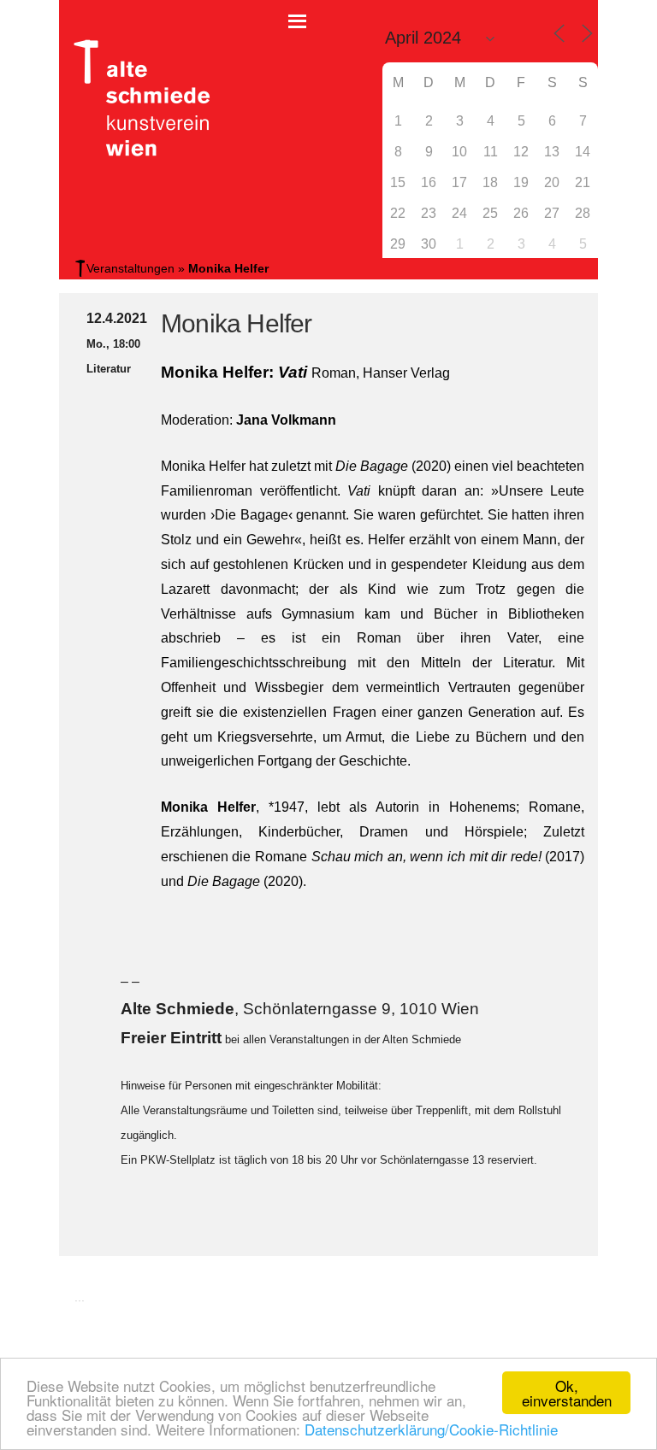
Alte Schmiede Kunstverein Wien (136, 98)
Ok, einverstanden (567, 1393)
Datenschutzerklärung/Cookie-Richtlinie (431, 1429)
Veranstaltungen (130, 268)
